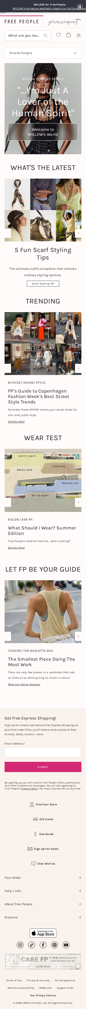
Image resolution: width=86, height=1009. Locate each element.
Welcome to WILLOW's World (43, 132)
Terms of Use (14, 980)
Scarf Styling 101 (43, 283)
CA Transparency (65, 980)
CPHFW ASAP (16, 421)
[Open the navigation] (79, 35)
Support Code (65, 987)
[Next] (77, 233)
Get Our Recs (16, 547)
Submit (42, 767)
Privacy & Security (38, 980)
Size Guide (46, 834)
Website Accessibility (21, 987)
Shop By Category (21, 52)
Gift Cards (46, 819)
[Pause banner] (80, 7)
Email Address (14, 743)
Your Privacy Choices (43, 995)
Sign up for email (46, 848)
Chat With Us (46, 863)
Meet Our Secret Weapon (24, 684)
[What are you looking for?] (45, 35)
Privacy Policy (29, 788)
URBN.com (45, 987)
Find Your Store (46, 804)
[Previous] (9, 233)
